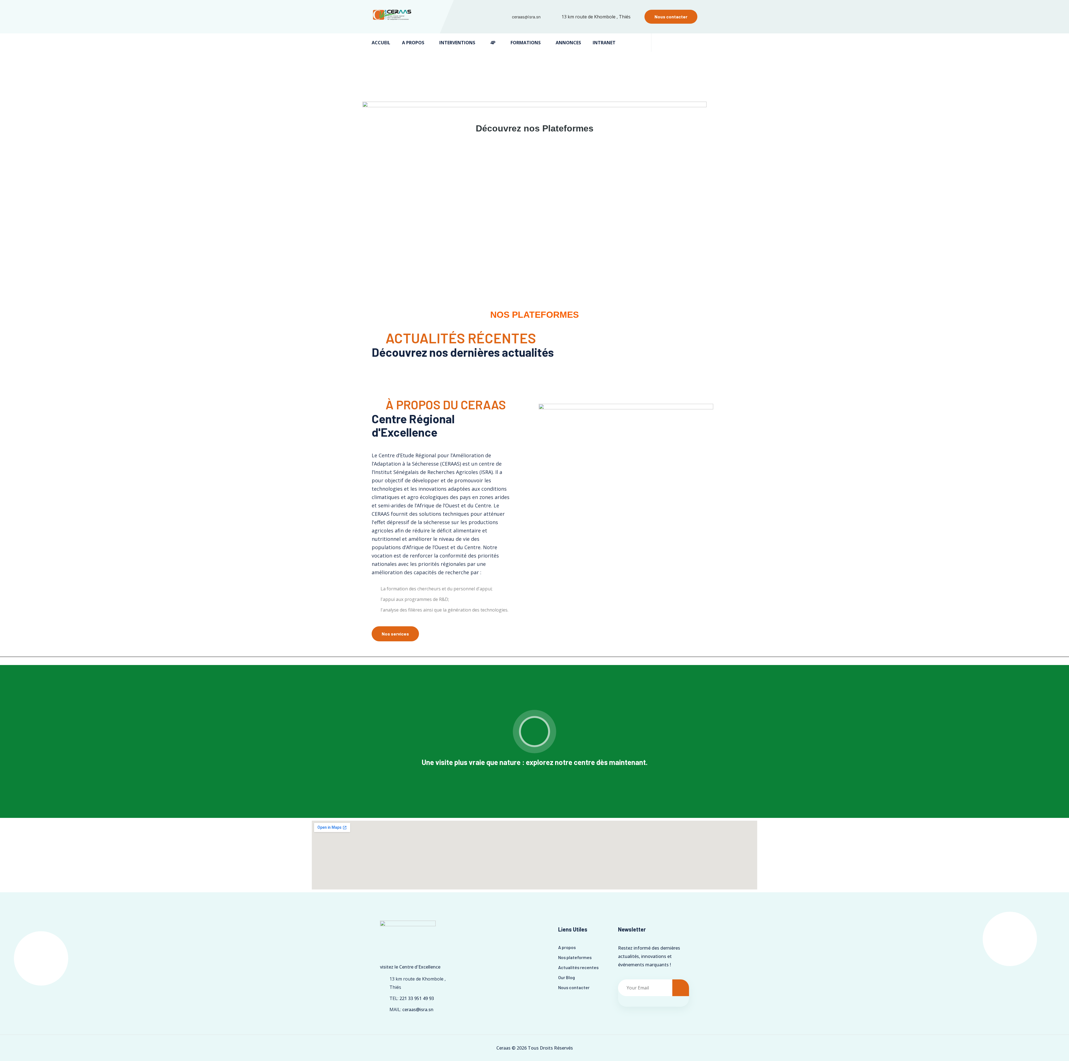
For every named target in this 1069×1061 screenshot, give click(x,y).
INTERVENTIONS (457, 43)
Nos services (395, 633)
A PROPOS (413, 43)
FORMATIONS (526, 43)
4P (493, 43)
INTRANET (604, 43)
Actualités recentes (578, 967)
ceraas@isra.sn (526, 16)
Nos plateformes (575, 957)
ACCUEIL (381, 43)
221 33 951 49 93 (416, 998)
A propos (567, 947)
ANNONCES (568, 43)
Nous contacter (670, 16)
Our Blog (566, 977)
